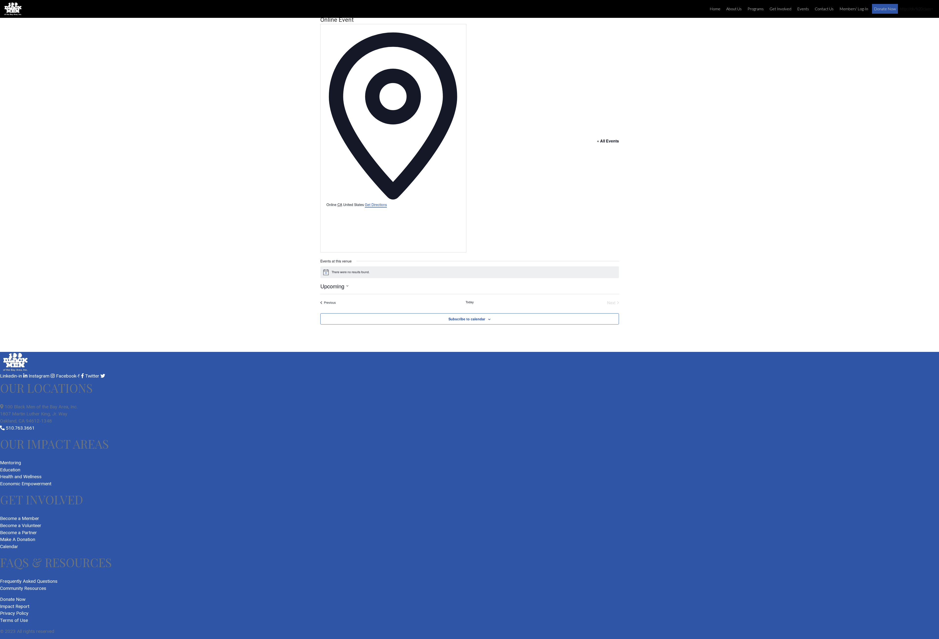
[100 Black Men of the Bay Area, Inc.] (13, 9)
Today (470, 302)
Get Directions (376, 204)
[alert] (469, 272)
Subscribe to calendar (466, 318)
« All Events (608, 141)
